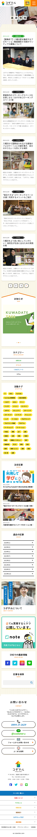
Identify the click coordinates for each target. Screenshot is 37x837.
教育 (5, 448)
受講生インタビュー (16, 440)
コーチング (18, 414)
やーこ (22, 402)
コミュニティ (16, 410)
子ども (14, 444)
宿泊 (27, 444)
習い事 (6, 453)
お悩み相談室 (22, 397)
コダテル (6, 410)
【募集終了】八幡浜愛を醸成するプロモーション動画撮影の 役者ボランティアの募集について (18, 41)
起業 (13, 453)
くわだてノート (18, 369)
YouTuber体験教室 (9, 397)
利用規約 (33, 827)
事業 (13, 431)
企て (19, 431)
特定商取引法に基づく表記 (8, 827)
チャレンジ (28, 414)
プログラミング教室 (9, 423)
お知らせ (18, 360)
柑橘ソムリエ (14, 448)
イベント (18, 365)
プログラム (22, 423)
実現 (21, 444)
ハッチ (6, 419)
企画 (25, 431)
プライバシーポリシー (23, 827)
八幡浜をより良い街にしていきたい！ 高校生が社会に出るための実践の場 (18, 243)
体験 (19, 436)
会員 (13, 436)
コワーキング (8, 414)
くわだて (6, 402)
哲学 (26, 440)
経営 (29, 448)
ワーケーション (20, 427)
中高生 (6, 431)
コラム (18, 374)
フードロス (15, 419)
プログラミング (25, 419)
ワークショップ (8, 427)
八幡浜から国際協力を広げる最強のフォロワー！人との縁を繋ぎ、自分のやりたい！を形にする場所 (18, 146)
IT (5, 393)
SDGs (10, 393)
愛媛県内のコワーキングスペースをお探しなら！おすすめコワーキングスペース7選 (18, 97)
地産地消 (6, 444)
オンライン (24, 406)
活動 (22, 448)
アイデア (6, 406)
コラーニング (27, 410)
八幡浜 (26, 436)
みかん (14, 402)
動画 (5, 440)
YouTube (19, 393)
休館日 (6, 436)
